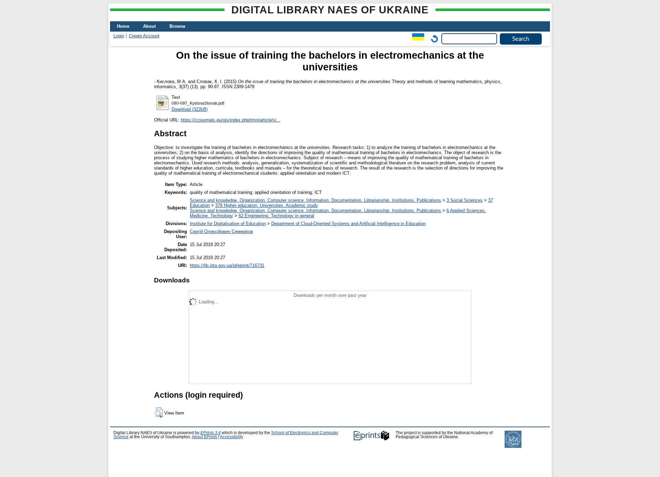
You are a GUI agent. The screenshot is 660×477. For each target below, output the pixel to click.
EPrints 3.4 (210, 433)
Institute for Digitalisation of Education (228, 223)
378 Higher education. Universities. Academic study (266, 205)
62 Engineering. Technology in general (276, 215)
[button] (159, 412)
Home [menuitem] (123, 26)
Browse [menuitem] (177, 26)
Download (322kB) (190, 109)
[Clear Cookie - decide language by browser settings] (433, 38)
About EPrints (204, 437)
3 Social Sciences (465, 200)
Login (118, 35)
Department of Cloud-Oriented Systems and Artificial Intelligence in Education (348, 223)
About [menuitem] (149, 26)
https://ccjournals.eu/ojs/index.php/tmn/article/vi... (230, 120)
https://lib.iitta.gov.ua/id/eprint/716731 (227, 265)
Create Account (144, 35)
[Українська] (416, 38)
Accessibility (231, 437)
